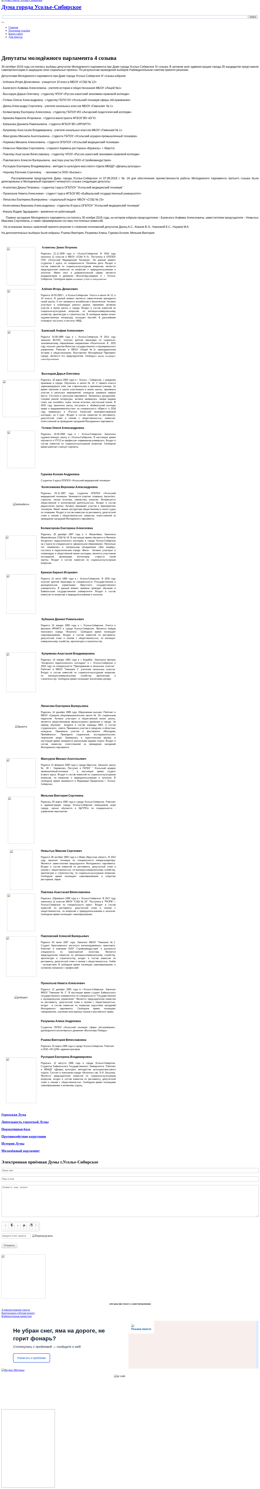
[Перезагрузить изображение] (42, 1235)
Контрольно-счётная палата (18, 1313)
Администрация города (15, 1309)
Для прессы (15, 36)
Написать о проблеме (31, 1358)
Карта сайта (15, 33)
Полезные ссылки (19, 30)
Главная (13, 27)
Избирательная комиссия (16, 1316)
